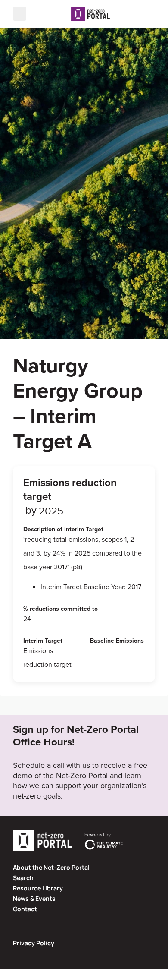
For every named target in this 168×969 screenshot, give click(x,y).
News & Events (34, 898)
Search (23, 878)
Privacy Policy (33, 943)
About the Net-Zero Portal (51, 867)
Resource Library (38, 888)
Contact (25, 909)
